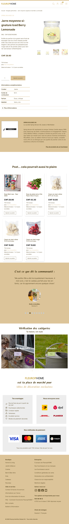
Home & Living (10, 462)
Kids (6, 476)
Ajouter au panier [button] (10, 213)
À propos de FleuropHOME (43, 462)
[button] (25, 313)
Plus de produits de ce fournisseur (57, 147)
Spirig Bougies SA (7, 15)
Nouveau (8, 483)
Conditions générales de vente (44, 473)
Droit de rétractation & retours (15, 496)
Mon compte (9, 503)
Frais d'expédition (9, 64)
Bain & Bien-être (10, 473)
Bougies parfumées (11, 10)
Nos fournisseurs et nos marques (44, 466)
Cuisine (7, 469)
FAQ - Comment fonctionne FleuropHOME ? (19, 500)
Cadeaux (8, 479)
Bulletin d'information (12, 506)
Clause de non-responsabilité (43, 479)
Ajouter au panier (18, 78)
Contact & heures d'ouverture (14, 489)
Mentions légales (39, 483)
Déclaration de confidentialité (43, 476)
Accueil (3, 10)
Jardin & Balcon (10, 466)
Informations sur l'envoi (12, 493)
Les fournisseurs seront (41, 469)
